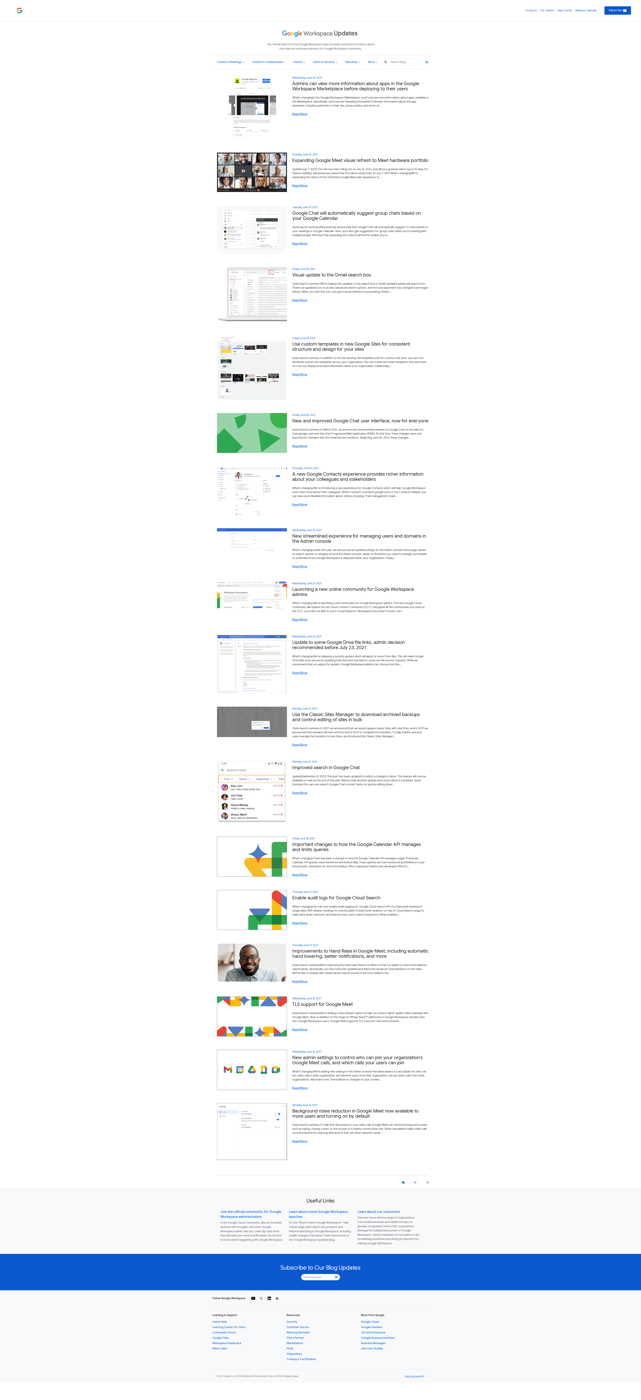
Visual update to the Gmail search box (331, 275)
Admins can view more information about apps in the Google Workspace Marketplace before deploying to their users (355, 86)
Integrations (294, 1354)
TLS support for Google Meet (322, 1004)
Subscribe (618, 11)
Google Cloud (370, 1322)
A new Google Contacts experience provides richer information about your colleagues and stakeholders (357, 476)
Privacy (287, 1376)
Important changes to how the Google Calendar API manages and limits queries (356, 846)
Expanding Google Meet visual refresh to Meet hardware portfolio (360, 160)
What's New (219, 1348)
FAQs (290, 1348)
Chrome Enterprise (373, 1332)
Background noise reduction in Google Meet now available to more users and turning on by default (355, 1113)
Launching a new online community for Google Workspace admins (353, 591)
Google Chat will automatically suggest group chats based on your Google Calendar (356, 215)
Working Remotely (298, 1332)
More (372, 62)
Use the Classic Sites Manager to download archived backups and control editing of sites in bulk (356, 717)
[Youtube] (253, 1298)
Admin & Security (325, 62)
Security (292, 1322)
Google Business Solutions (378, 1338)
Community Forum (224, 1332)
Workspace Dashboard (226, 1343)
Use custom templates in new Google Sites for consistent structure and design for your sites (351, 346)
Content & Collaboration (268, 62)
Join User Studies (372, 1348)
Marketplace (295, 1343)
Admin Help (219, 1322)
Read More (299, 114)
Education (352, 62)
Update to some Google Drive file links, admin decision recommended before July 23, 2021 (348, 644)
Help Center (564, 10)
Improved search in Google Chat (326, 767)
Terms (295, 1376)
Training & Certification (301, 1359)
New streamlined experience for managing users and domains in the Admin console (359, 538)
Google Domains (371, 1327)
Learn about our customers (378, 1212)
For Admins (547, 10)
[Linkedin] (269, 1298)
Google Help (220, 1338)
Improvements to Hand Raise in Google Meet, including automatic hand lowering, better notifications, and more (360, 953)
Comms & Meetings (230, 62)
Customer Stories (298, 1327)
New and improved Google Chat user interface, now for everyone (360, 421)
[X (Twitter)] (261, 1298)
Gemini (299, 62)
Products (531, 10)
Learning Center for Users (229, 1327)
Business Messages (373, 1343)
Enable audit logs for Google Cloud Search (336, 898)
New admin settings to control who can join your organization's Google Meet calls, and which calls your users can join (357, 1060)
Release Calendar (586, 10)
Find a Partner (295, 1338)
